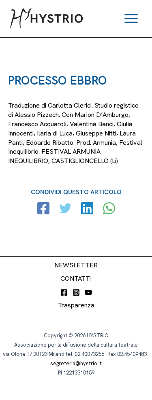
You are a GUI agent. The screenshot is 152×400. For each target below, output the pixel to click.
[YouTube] (88, 292)
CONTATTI (76, 278)
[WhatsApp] (109, 209)
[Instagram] (76, 292)
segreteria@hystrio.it (76, 363)
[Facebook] (43, 209)
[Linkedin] (87, 209)
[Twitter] (65, 209)
